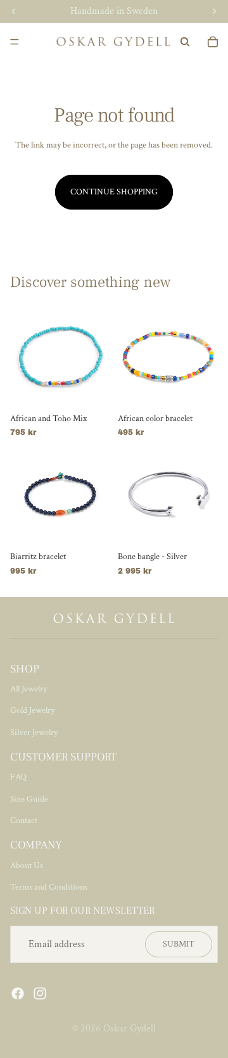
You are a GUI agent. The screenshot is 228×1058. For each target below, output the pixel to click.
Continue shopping (114, 192)
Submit (178, 944)
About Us (26, 865)
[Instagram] (40, 993)
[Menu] (14, 41)
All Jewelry (28, 689)
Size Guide (29, 799)
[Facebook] (17, 993)
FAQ (18, 777)
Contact (23, 820)
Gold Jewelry (32, 710)
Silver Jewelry (34, 732)
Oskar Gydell (129, 1028)
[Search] (185, 42)
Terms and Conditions (48, 887)
